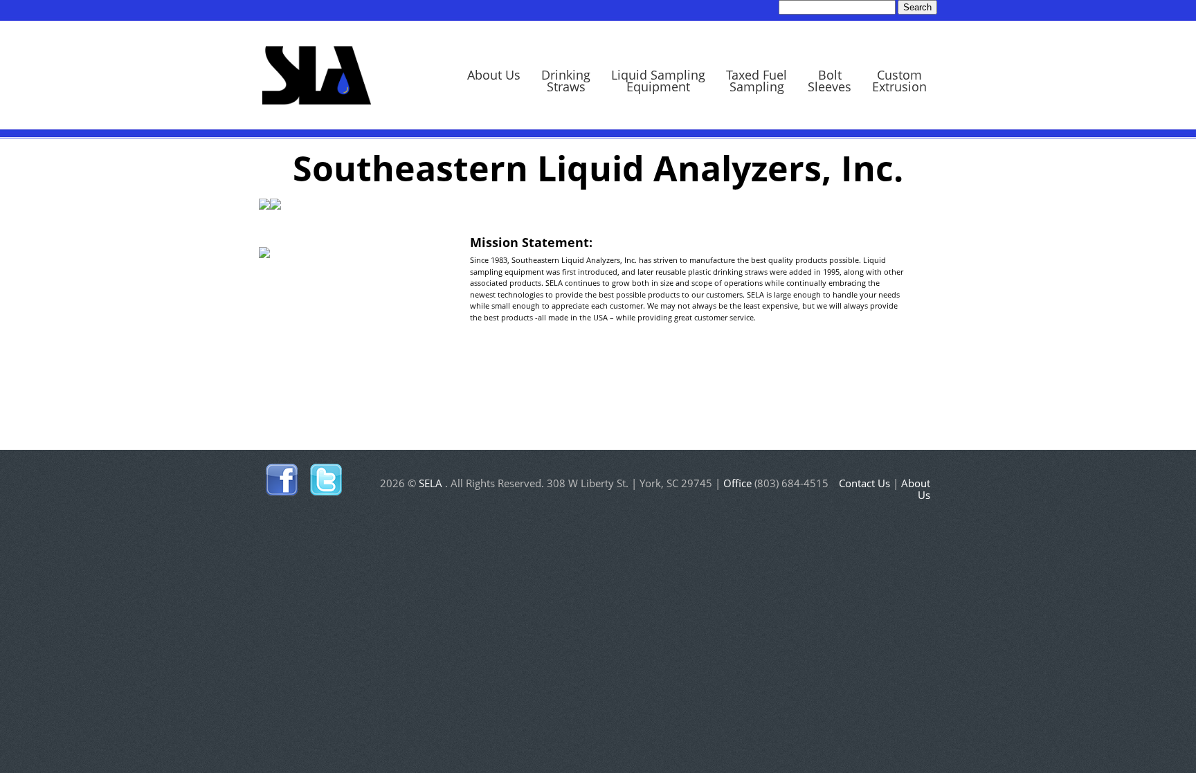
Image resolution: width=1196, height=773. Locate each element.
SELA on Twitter (326, 480)
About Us (493, 74)
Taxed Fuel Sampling (756, 80)
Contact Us (864, 483)
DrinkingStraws (565, 80)
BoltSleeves (829, 80)
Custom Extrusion (899, 80)
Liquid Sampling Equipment (658, 80)
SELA (316, 73)
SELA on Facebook (282, 480)
